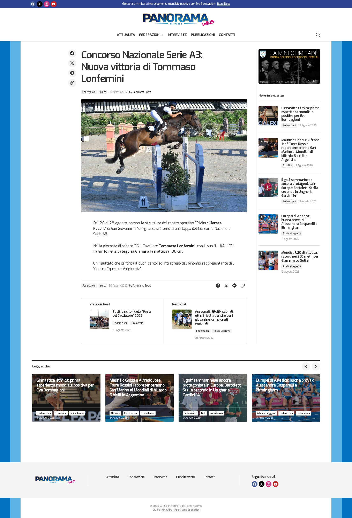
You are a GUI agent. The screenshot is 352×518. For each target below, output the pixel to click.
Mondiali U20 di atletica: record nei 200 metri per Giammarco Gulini (300, 256)
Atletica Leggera (292, 233)
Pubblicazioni (203, 35)
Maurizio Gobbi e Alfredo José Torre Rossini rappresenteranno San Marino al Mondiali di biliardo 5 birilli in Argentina (300, 150)
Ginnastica (61, 413)
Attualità (126, 35)
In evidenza (76, 413)
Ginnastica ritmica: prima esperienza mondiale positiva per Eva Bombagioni (169, 4)
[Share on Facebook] (72, 53)
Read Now (223, 4)
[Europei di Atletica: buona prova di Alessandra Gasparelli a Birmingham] (268, 224)
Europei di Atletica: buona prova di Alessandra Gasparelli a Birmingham (299, 222)
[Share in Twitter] (72, 63)
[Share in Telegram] (72, 73)
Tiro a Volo (137, 323)
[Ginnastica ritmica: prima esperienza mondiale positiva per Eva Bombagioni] (268, 115)
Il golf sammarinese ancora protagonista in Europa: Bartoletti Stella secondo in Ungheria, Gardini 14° (299, 188)
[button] (318, 35)
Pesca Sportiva (222, 331)
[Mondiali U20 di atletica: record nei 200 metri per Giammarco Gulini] (268, 260)
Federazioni (149, 35)
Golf (203, 413)
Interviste (177, 35)
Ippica (103, 92)
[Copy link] (72, 83)
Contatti (227, 35)
